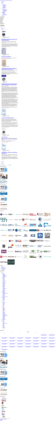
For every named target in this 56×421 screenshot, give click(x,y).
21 (35, 343)
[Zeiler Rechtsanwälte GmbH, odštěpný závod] (11, 264)
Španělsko (4, 289)
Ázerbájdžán (4, 302)
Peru (3, 300)
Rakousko (4, 285)
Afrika (2, 320)
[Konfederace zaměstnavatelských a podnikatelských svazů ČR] (18, 243)
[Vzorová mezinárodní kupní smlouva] (4, 115)
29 (43, 346)
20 (28, 343)
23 (51, 343)
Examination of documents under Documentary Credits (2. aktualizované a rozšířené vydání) (9, 84)
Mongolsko (4, 313)
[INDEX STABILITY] (3, 357)
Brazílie (3, 298)
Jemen (3, 308)
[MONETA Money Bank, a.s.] (47, 243)
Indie (3, 304)
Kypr (3, 311)
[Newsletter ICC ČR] (3, 194)
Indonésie (4, 305)
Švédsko (4, 290)
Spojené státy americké (5, 296)
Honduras (4, 293)
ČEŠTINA (3, 1)
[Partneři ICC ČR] (3, 205)
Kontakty (2, 15)
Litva (3, 281)
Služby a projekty (3, 12)
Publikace (3, 29)
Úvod (2, 3)
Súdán (3, 326)
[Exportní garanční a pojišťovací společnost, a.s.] (25, 232)
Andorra (4, 273)
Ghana (3, 322)
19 (20, 343)
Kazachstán (4, 310)
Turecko (4, 317)
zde (7, 142)
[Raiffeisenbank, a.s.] (25, 248)
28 (35, 346)
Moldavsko (4, 282)
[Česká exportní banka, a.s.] (25, 227)
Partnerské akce (4, 7)
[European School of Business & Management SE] (18, 232)
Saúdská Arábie (4, 314)
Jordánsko (4, 309)
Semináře (4, 4)
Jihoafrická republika (5, 323)
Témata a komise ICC (5, 10)
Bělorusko (4, 274)
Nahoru (1, 420)
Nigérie (3, 325)
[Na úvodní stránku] (6, 0)
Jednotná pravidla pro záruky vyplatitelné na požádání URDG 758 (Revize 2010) (9, 69)
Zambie (3, 327)
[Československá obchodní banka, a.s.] (40, 227)
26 (20, 346)
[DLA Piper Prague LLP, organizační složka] (47, 227)
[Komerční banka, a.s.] (11, 243)
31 (4, 349)
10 (4, 340)
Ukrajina (4, 291)
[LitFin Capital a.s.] (25, 243)
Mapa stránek (1, 419)
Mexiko (3, 295)
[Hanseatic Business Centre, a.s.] (47, 232)
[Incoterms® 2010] (4, 134)
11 (12, 340)
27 (28, 346)
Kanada (3, 294)
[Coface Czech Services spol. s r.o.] (4, 227)
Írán (3, 306)
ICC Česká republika (5, 9)
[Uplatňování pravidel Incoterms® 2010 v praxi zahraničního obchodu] (4, 36)
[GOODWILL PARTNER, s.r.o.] (40, 232)
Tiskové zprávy (4, 11)
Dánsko (3, 277)
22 (43, 343)
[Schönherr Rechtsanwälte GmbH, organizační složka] (47, 248)
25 (12, 346)
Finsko (3, 278)
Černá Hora (4, 276)
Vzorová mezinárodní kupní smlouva (8, 117)
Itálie (3, 280)
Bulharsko (4, 275)
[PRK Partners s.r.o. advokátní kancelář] (18, 248)
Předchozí (3, 161)
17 (4, 343)
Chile (3, 299)
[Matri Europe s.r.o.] (40, 243)
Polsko (3, 284)
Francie (3, 279)
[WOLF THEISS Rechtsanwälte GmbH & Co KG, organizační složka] (4, 264)
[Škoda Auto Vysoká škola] (4, 417)
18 (12, 343)
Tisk (3, 419)
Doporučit (5, 419)
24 (4, 346)
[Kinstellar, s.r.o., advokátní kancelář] (4, 243)
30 (51, 346)
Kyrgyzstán (4, 312)
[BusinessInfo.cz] (4, 401)
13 (28, 340)
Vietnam (4, 318)
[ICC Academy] (3, 201)
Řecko (3, 287)
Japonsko (4, 307)
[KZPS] (3, 411)
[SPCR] (3, 410)
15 (43, 340)
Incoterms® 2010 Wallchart (6, 56)
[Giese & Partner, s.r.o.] (33, 232)
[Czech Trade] (3, 406)
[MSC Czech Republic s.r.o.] (4, 248)
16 (51, 340)
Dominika (4, 292)
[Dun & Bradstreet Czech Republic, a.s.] (4, 232)
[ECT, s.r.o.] (11, 232)
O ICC (2, 8)
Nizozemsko (4, 283)
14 (35, 340)
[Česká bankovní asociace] (18, 227)
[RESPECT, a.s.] (33, 248)
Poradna (4, 13)
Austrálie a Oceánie (4, 319)
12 (20, 340)
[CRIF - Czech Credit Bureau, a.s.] (11, 227)
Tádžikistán (4, 316)
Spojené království (5, 288)
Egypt (3, 321)
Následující (3, 163)
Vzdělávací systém (5, 14)
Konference (4, 5)
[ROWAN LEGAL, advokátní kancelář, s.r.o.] (40, 248)
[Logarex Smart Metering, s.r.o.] (33, 243)
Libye (3, 324)
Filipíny (3, 303)
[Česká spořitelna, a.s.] (33, 227)
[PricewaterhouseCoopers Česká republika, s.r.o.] (11, 248)
